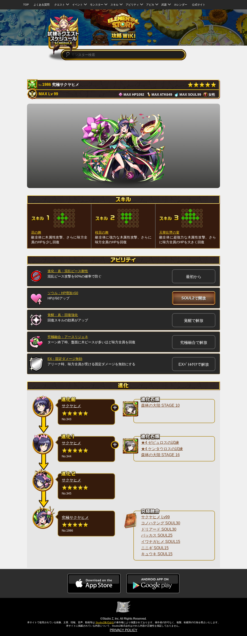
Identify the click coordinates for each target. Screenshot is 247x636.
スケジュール (63, 34)
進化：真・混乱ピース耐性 (68, 271)
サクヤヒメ (71, 406)
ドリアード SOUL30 (158, 529)
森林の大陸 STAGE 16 (160, 455)
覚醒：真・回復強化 (63, 315)
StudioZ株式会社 (105, 622)
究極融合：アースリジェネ (68, 337)
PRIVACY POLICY (123, 630)
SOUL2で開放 (193, 298)
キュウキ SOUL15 (156, 554)
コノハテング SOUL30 (160, 523)
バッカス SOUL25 (156, 535)
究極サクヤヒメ (75, 517)
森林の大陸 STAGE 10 (160, 405)
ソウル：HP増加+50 (63, 293)
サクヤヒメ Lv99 (155, 517)
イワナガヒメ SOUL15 (160, 542)
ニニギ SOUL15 (155, 548)
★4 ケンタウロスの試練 (162, 449)
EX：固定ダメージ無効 (65, 359)
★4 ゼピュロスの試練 (160, 442)
